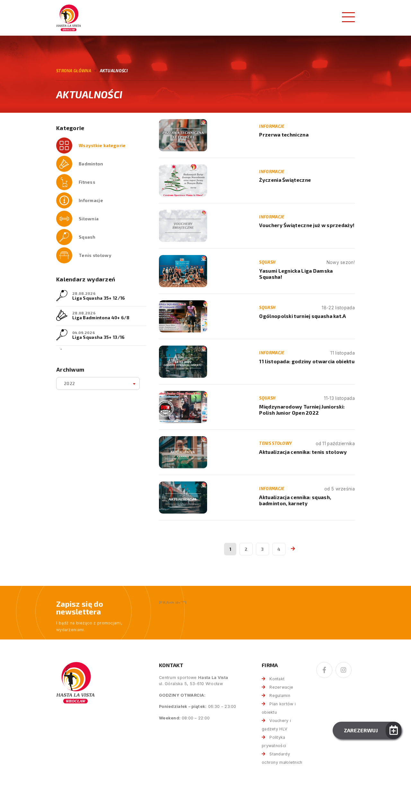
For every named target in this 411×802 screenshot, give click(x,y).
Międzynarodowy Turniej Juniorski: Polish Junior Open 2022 (302, 410)
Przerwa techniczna (283, 134)
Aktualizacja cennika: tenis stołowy (303, 452)
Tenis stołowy (95, 255)
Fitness (87, 182)
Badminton (91, 163)
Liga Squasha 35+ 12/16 (98, 298)
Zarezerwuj (361, 730)
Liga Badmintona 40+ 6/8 (100, 317)
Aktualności (114, 70)
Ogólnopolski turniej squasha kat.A (302, 316)
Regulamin (279, 695)
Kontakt (276, 678)
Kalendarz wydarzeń (85, 279)
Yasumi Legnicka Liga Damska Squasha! (296, 274)
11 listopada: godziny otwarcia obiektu (306, 361)
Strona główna (73, 70)
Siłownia (89, 218)
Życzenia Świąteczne (285, 180)
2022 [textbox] (69, 383)
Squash (87, 237)
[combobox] (98, 383)
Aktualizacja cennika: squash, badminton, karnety (295, 500)
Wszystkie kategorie (102, 145)
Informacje (91, 200)
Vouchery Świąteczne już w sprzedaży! (306, 225)
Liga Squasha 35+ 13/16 (98, 337)
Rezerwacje (281, 687)
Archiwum (70, 369)
